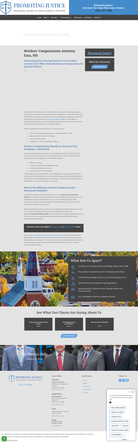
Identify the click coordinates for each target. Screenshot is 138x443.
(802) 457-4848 (103, 10)
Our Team (54, 17)
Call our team (56, 227)
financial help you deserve (51, 119)
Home (39, 17)
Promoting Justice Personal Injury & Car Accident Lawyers (44, 235)
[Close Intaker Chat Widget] (132, 392)
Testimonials (78, 17)
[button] (46, 17)
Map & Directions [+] (58, 389)
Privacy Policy (87, 389)
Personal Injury (65, 17)
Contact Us (97, 17)
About (45, 17)
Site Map (86, 392)
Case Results (88, 17)
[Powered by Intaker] (124, 439)
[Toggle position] (129, 392)
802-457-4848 (25, 384)
